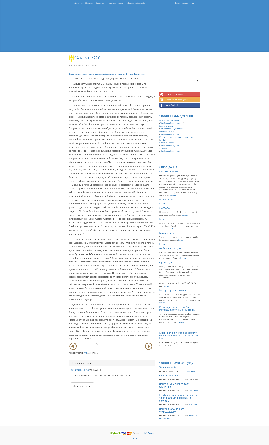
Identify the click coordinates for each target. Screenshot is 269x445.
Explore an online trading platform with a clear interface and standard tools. (178, 335)
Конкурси (78, 3)
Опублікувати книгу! (175, 94)
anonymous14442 (80, 369)
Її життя (163, 219)
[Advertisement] (134, 29)
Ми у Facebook (172, 105)
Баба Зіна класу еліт (171, 248)
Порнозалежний (168, 171)
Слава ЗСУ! (88, 57)
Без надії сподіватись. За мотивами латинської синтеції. (177, 308)
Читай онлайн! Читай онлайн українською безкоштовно (92, 73)
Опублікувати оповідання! (177, 99)
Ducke (162, 139)
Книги (121, 73)
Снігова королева (169, 375)
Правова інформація (136, 3)
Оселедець (165, 207)
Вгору (134, 438)
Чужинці (163, 148)
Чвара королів (167, 367)
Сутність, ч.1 (166, 262)
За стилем (100, 3)
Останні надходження (176, 115)
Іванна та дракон (166, 125)
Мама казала (167, 233)
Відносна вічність (166, 142)
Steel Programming (150, 433)
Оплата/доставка (116, 3)
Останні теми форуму (176, 362)
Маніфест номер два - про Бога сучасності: (177, 137)
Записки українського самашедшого (171, 410)
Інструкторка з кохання (169, 120)
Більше (173, 195)
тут (85, 352)
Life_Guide (193, 390)
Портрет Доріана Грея (135, 73)
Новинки (89, 3)
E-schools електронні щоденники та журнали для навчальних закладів (178, 397)
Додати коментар (82, 385)
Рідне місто (166, 199)
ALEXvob (193, 404)
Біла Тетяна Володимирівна (171, 123)
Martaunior (191, 371)
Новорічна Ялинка (167, 131)
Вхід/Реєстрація (181, 3)
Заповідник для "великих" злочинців (174, 385)
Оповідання (168, 166)
